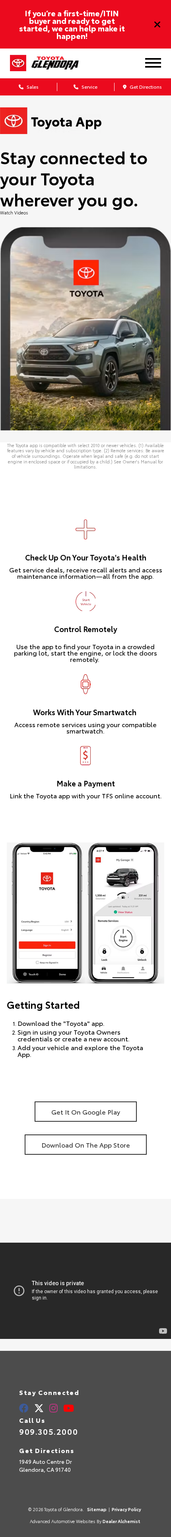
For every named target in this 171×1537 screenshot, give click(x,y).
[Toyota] (18, 63)
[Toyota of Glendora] (61, 63)
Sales (32, 86)
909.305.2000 (48, 1431)
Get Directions (145, 86)
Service (88, 86)
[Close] (157, 24)
